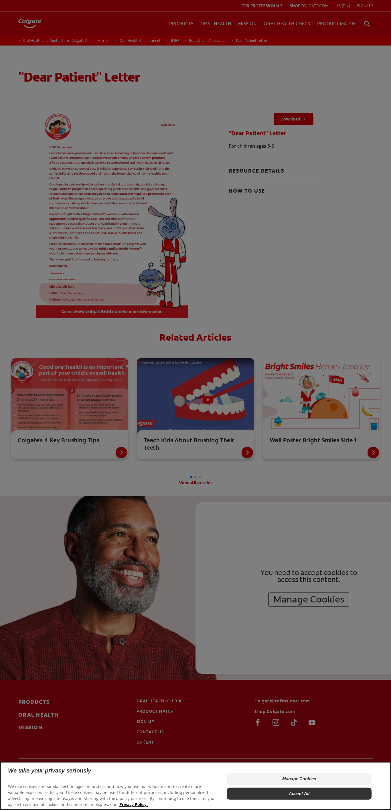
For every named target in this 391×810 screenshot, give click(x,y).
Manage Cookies (299, 778)
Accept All (299, 793)
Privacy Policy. (133, 804)
